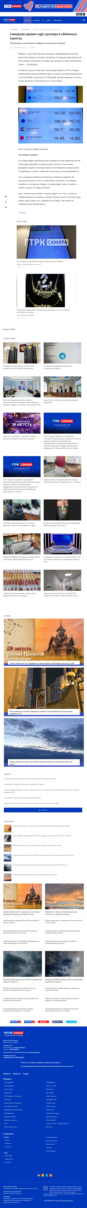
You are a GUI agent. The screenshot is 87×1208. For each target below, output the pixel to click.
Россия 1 (7, 1140)
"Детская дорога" (9, 1086)
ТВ (43, 20)
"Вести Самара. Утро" (10, 1127)
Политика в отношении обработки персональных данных (40, 1062)
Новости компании (51, 1140)
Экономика (22, 212)
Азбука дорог (50, 1089)
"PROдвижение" (50, 1082)
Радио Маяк (8, 1155)
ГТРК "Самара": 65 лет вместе (12, 1096)
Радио (48, 20)
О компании (57, 20)
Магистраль (7, 1099)
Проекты (17, 1074)
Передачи (7, 1079)
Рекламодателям (51, 1151)
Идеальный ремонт (51, 1116)
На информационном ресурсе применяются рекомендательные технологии (47, 1066)
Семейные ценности (10, 1116)
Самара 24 (8, 1146)
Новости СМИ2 (9, 329)
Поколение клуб (9, 1113)
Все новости (43, 810)
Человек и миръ (50, 1103)
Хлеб (5, 1123)
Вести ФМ (8, 1162)
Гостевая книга (50, 1144)
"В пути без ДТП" (51, 1120)
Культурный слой (51, 1099)
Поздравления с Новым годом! (13, 1109)
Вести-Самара (8, 1089)
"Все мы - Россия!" (51, 1086)
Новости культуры (51, 1096)
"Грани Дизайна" (9, 1082)
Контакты (49, 1147)
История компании (51, 1137)
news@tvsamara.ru (19, 1047)
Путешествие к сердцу (52, 1113)
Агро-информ (50, 1092)
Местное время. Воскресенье (12, 1103)
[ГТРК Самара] (13, 21)
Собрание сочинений (10, 1120)
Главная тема (8, 1092)
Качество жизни (50, 1106)
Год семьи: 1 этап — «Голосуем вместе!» (57, 1123)
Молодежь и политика (11, 1106)
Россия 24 (8, 1143)
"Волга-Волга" (50, 1109)
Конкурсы (36, 20)
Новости (27, 20)
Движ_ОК (49, 1127)
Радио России (9, 1159)
